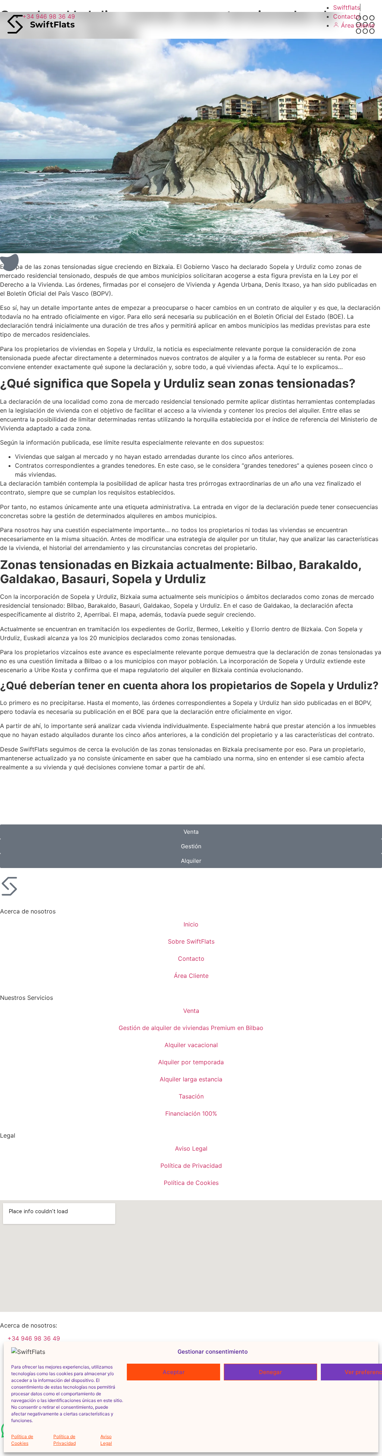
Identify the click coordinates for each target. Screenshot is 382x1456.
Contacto (191, 958)
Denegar (270, 1372)
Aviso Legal (106, 1440)
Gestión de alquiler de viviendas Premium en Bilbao (191, 1027)
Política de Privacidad (64, 1440)
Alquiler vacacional (191, 1045)
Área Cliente (191, 975)
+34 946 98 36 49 (33, 1338)
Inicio (191, 924)
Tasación (191, 1096)
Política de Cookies (22, 1440)
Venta (191, 1010)
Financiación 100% (191, 1113)
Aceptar (174, 1372)
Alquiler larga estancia (191, 1079)
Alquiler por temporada (191, 1062)
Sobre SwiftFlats (191, 941)
